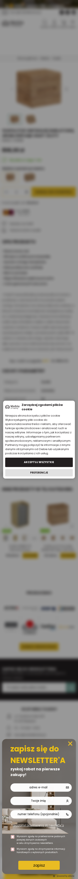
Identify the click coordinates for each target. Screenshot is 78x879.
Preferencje (39, 472)
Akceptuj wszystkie (39, 462)
